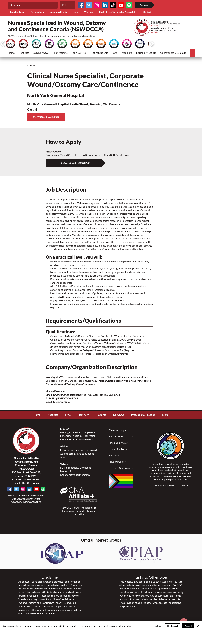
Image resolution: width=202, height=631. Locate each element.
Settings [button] (158, 626)
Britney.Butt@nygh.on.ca (115, 154)
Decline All (172, 626)
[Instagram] (97, 5)
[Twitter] (89, 5)
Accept (188, 626)
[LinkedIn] (105, 5)
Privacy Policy (125, 626)
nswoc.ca (46, 581)
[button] (37, 12)
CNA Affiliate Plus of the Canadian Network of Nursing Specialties (79, 510)
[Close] (198, 625)
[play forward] (151, 44)
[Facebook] (81, 5)
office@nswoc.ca (30, 482)
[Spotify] (43, 489)
